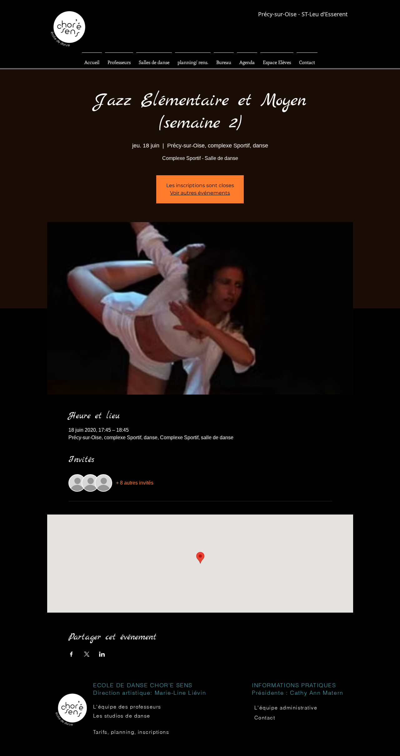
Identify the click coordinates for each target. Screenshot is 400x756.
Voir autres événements (200, 193)
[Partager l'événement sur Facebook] (71, 654)
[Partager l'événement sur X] (87, 654)
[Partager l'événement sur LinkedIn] (102, 654)
